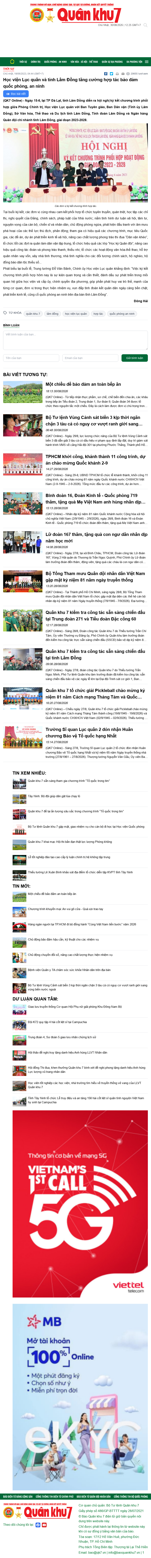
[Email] (122, 73)
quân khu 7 (33, 313)
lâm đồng (52, 313)
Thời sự (23, 61)
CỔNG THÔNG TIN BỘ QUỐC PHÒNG (131, 1496)
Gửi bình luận (134, 358)
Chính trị (35, 61)
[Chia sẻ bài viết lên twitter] (111, 73)
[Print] (117, 73)
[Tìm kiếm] (145, 25)
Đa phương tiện (134, 61)
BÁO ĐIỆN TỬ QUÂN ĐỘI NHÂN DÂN (93, 1496)
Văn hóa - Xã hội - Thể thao (84, 61)
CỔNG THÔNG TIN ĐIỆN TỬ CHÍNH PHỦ (54, 1496)
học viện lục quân (76, 313)
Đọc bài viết (18, 93)
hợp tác (98, 313)
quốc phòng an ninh (122, 313)
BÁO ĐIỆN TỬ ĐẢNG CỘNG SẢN (17, 1496)
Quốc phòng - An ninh (55, 61)
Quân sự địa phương (112, 61)
